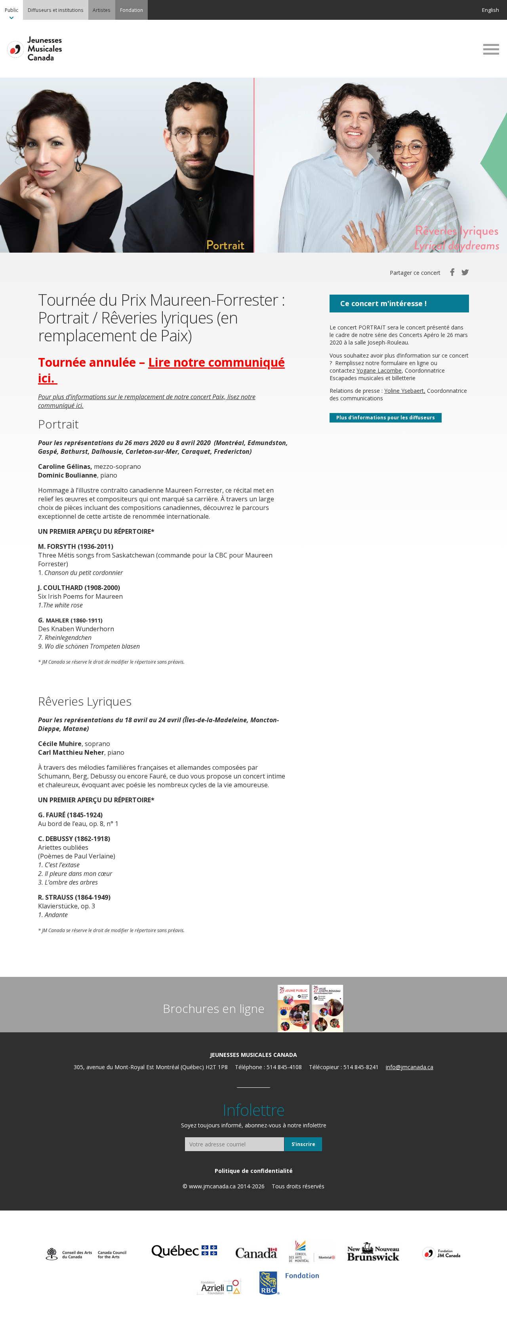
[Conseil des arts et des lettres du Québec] (184, 1250)
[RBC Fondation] (289, 1283)
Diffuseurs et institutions (56, 10)
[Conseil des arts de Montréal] (312, 1251)
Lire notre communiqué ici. (161, 370)
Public (11, 10)
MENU (491, 49)
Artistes (102, 10)
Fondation (131, 10)
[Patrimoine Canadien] (256, 1253)
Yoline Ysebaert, (404, 390)
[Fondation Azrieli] (219, 1286)
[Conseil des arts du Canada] (85, 1254)
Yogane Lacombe (379, 370)
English (490, 9)
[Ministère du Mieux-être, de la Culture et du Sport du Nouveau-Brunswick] (373, 1252)
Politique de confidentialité (254, 1170)
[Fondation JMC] (441, 1253)
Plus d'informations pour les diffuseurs (385, 417)
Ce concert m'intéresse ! (383, 303)
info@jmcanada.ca (409, 1067)
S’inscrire (303, 1144)
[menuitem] (11, 10)
